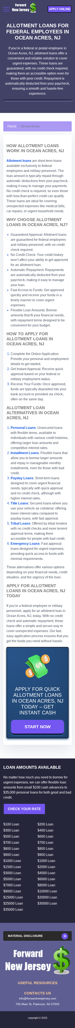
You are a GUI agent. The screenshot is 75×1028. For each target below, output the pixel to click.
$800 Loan (11, 848)
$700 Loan (11, 842)
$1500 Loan (12, 867)
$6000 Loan (46, 879)
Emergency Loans (25, 543)
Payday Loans (22, 478)
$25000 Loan (13, 903)
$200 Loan (45, 824)
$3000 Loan (12, 873)
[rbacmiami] (37, 960)
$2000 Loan (46, 867)
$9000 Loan (12, 891)
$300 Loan (11, 830)
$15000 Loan (13, 897)
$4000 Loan (46, 873)
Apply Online (59, 9)
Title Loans (19, 503)
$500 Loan (11, 836)
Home (12, 126)
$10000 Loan (47, 891)
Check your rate (24, 809)
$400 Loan (45, 830)
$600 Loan (45, 836)
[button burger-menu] (6, 9)
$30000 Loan (47, 903)
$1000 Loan (12, 861)
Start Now (38, 726)
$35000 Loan (13, 909)
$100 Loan (11, 824)
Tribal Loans (20, 523)
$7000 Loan (12, 885)
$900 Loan (11, 854)
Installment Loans (25, 453)
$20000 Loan (47, 897)
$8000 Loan (46, 885)
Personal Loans (23, 428)
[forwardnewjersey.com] (24, 9)
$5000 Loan (12, 879)
